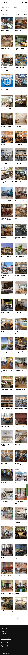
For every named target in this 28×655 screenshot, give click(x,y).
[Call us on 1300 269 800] (17, 2)
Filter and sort (5, 14)
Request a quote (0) (27, 490)
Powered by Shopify (5, 653)
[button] (23, 2)
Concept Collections (13, 652)
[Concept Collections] (4, 2)
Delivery (3, 635)
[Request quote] (20, 2)
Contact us (4, 631)
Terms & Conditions (6, 638)
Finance (3, 637)
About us (3, 633)
